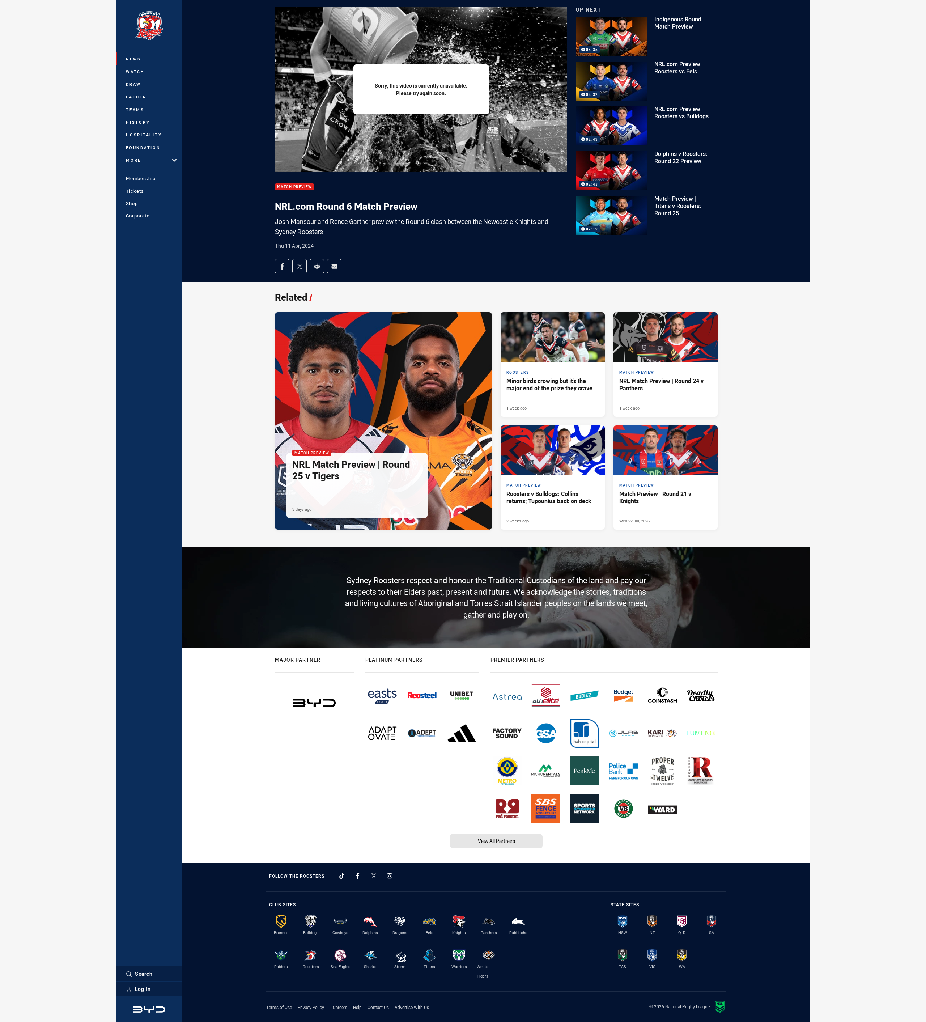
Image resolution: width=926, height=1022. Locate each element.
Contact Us (378, 1007)
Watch (135, 71)
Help (357, 1007)
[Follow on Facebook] (358, 875)
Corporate (138, 215)
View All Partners (496, 840)
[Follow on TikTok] (342, 875)
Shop (132, 203)
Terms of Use (279, 1007)
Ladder (136, 96)
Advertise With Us (412, 1007)
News (133, 59)
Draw (133, 84)
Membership (141, 178)
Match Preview (294, 187)
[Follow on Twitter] (374, 875)
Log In (143, 988)
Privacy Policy (311, 1007)
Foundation (143, 147)
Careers (340, 1007)
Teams (135, 109)
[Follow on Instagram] (389, 875)
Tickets (135, 191)
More (133, 160)
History (138, 122)
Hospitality (144, 134)
